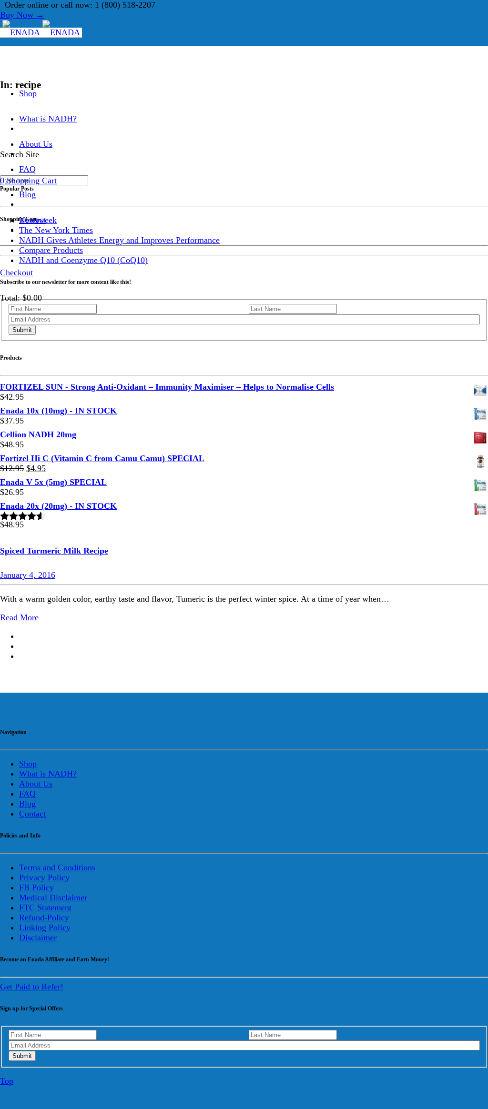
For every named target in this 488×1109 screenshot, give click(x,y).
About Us (35, 783)
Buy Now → (22, 15)
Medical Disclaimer (53, 897)
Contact (32, 813)
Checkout (16, 272)
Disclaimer (38, 937)
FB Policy (36, 887)
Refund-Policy (44, 917)
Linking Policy (45, 927)
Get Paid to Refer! (31, 986)
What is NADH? (48, 118)
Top (6, 1081)
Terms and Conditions (57, 867)
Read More (19, 617)
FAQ (27, 793)
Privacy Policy (44, 877)
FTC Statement (45, 907)
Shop (28, 93)
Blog (27, 194)
